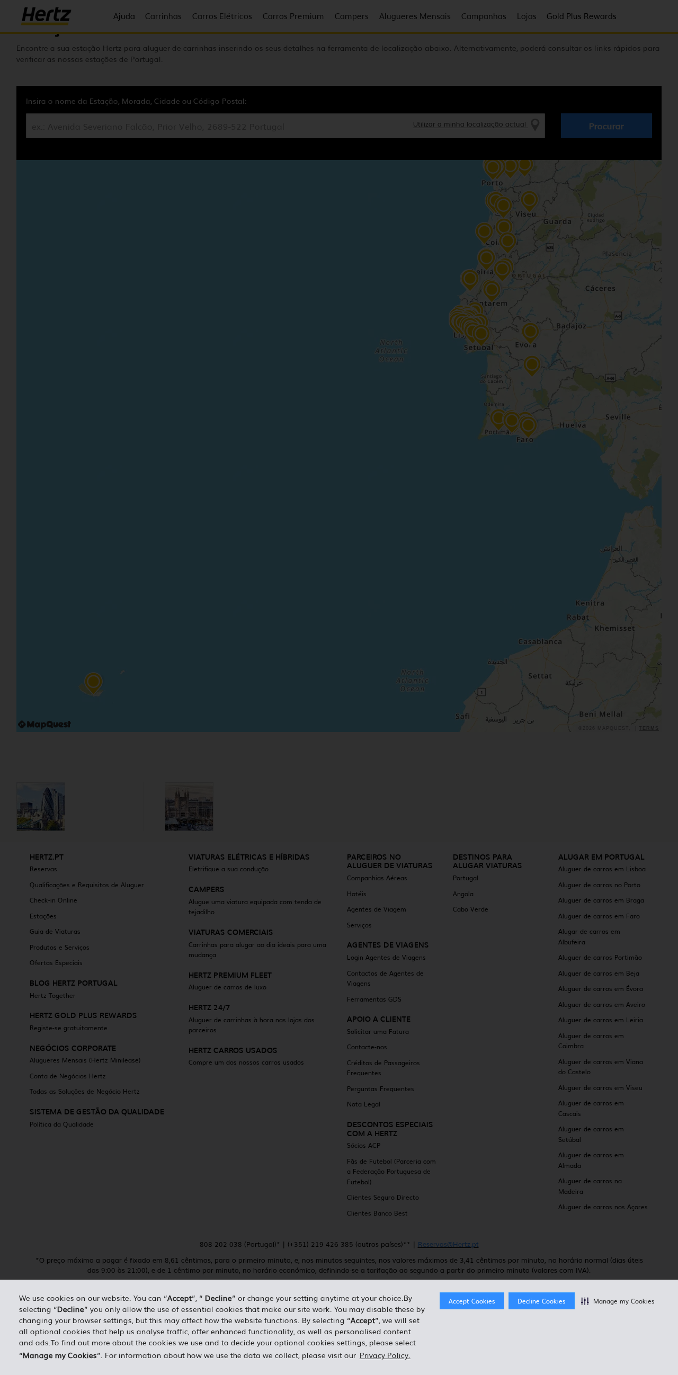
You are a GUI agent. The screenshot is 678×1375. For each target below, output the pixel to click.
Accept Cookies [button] (472, 1301)
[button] (618, 1300)
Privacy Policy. (385, 1355)
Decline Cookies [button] (542, 1301)
